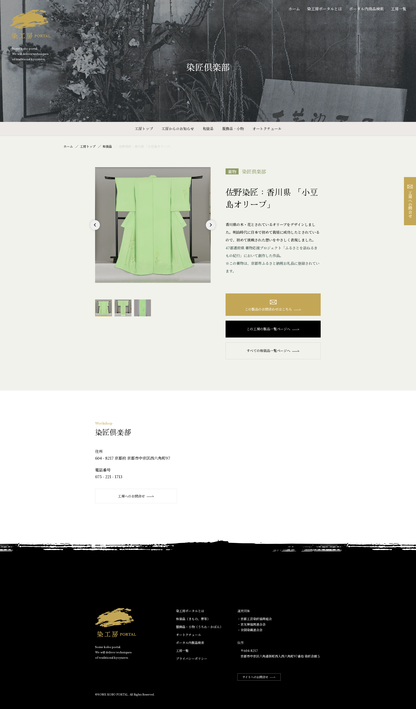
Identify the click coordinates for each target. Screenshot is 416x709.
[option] (153, 225)
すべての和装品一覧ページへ (268, 350)
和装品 (208, 128)
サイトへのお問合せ (255, 677)
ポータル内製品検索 (190, 642)
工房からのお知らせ (178, 128)
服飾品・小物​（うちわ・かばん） (199, 626)
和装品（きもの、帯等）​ (193, 618)
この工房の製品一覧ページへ (268, 328)
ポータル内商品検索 (366, 9)
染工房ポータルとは (324, 9)
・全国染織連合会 (249, 630)
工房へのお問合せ (131, 496)
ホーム (294, 9)
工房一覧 (398, 9)
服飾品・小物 (233, 128)
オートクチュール (267, 128)
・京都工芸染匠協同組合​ (254, 618)
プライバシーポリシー (191, 658)
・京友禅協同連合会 (251, 624)
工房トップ (144, 128)
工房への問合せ (410, 204)
